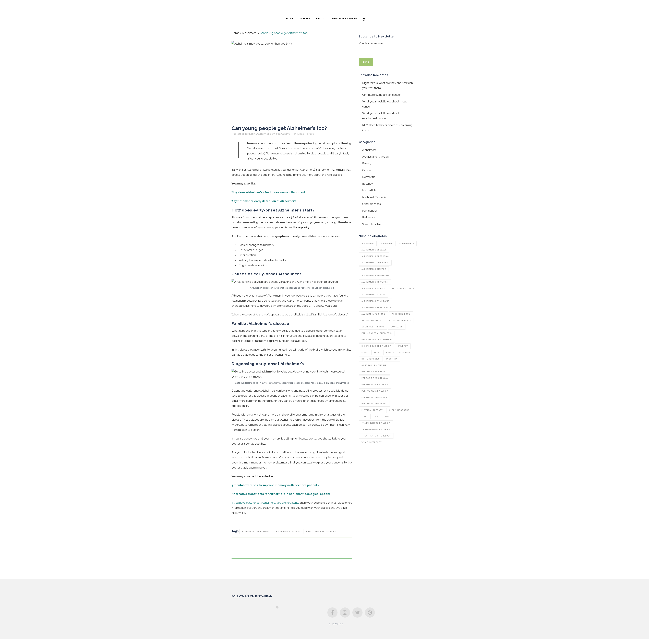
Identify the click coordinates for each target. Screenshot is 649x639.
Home (235, 33)
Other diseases (371, 204)
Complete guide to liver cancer (381, 94)
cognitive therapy (373, 327)
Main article (369, 190)
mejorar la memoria (374, 365)
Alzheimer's (249, 33)
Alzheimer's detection (375, 256)
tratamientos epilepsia (376, 423)
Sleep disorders (371, 224)
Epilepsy (367, 183)
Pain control (369, 210)
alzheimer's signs (403, 288)
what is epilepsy (372, 442)
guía (377, 352)
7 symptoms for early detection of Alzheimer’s (264, 201)
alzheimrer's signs (373, 314)
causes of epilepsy (399, 320)
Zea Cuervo (282, 133)
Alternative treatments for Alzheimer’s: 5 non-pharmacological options (281, 494)
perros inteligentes (374, 397)
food (365, 352)
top (387, 417)
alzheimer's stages (374, 295)
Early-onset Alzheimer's (321, 531)
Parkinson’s (369, 217)
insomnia (391, 359)
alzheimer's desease (374, 250)
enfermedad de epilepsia (376, 346)
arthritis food (401, 314)
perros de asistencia (375, 372)
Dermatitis (368, 177)
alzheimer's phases (373, 288)
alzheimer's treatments (377, 308)
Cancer (366, 170)
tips (364, 417)
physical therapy (372, 410)
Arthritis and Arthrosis (375, 156)
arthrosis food (371, 320)
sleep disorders (399, 410)
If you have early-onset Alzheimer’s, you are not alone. (265, 502)
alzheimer (368, 243)
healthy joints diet (398, 352)
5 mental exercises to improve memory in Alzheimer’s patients (275, 485)
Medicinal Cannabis (374, 197)
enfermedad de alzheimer (377, 340)
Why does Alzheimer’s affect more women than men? (268, 192)
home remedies (371, 359)
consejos (397, 327)
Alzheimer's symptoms (375, 301)
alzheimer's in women (375, 282)
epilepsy (403, 346)
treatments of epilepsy (376, 436)
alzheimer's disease (288, 531)
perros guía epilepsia (375, 384)
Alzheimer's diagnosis (256, 531)
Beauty (366, 163)
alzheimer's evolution (375, 275)
